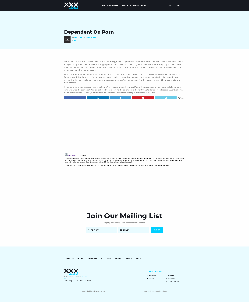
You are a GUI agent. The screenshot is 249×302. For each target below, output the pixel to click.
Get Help (80, 258)
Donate (171, 5)
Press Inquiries (173, 281)
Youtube (171, 275)
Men (75, 41)
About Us (70, 258)
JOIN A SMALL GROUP (110, 5)
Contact (139, 258)
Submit (157, 230)
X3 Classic (78, 38)
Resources (92, 258)
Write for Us (105, 258)
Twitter (151, 278)
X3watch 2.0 (125, 5)
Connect (118, 258)
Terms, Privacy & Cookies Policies (155, 291)
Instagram (172, 278)
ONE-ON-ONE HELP (140, 5)
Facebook (153, 275)
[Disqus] (124, 125)
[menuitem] (109, 5)
